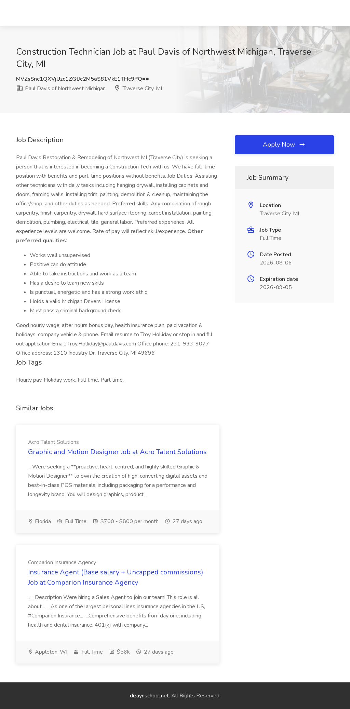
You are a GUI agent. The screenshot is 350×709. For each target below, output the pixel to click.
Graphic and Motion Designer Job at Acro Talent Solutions (117, 451)
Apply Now (280, 144)
